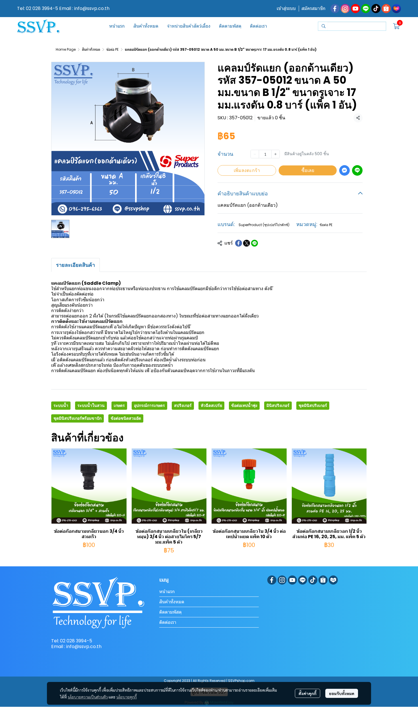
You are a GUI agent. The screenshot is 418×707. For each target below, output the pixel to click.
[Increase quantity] (276, 154)
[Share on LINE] (254, 243)
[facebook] (335, 8)
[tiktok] (375, 8)
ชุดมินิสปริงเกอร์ (313, 405)
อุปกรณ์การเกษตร (149, 405)
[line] (365, 8)
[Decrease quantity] (255, 154)
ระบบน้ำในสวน (91, 405)
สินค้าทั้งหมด (91, 49)
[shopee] (386, 8)
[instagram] (345, 8)
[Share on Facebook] (238, 243)
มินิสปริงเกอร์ (277, 405)
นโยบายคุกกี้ (126, 696)
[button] (352, 26)
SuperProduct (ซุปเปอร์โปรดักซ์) (264, 224)
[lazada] (396, 8)
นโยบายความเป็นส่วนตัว (88, 696)
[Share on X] (246, 243)
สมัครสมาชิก (313, 8)
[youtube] (355, 8)
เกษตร (119, 405)
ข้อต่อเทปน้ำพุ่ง (244, 405)
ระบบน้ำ (60, 405)
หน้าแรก (167, 591)
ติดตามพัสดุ (170, 612)
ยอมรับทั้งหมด (341, 693)
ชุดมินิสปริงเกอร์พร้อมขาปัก (77, 418)
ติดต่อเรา (167, 622)
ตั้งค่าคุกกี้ (307, 693)
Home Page (66, 49)
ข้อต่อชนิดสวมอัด (126, 418)
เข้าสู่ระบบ (286, 8)
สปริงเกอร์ (183, 405)
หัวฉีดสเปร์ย (211, 405)
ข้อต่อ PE (112, 49)
